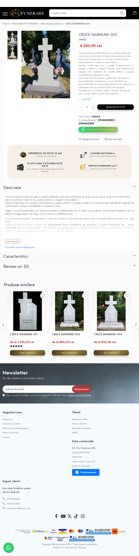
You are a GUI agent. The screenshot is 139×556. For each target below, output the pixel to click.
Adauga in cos (115, 107)
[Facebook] (56, 516)
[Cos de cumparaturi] (134, 13)
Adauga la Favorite (90, 139)
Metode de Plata (80, 419)
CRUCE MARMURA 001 (24, 334)
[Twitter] (70, 516)
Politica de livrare (11, 432)
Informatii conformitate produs (20, 247)
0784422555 (13, 503)
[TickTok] (76, 516)
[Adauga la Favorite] (43, 296)
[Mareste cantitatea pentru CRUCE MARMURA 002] (93, 107)
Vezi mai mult (12, 241)
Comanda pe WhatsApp (101, 129)
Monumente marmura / (53, 23)
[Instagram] (83, 516)
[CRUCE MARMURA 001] (27, 311)
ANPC (75, 432)
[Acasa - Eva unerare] (27, 13)
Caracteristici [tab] (15, 256)
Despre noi (8, 419)
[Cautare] (122, 13)
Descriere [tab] (12, 187)
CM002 (82, 39)
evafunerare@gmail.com (18, 508)
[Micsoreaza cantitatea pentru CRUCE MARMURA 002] (81, 107)
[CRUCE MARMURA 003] (69, 311)
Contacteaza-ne (88, 472)
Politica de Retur (79, 423)
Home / (7, 23)
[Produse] (5, 14)
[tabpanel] (45, 64)
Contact (6, 437)
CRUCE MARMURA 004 (108, 334)
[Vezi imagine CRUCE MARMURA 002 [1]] (12, 52)
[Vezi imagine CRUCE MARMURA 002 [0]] (12, 38)
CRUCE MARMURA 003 (66, 334)
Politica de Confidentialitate (79, 395)
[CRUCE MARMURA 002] (45, 64)
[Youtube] (63, 516)
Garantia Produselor (81, 428)
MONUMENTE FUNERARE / (26, 23)
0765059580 (13, 499)
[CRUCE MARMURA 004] (111, 311)
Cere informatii (114, 139)
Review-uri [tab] (16, 266)
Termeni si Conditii (11, 423)
